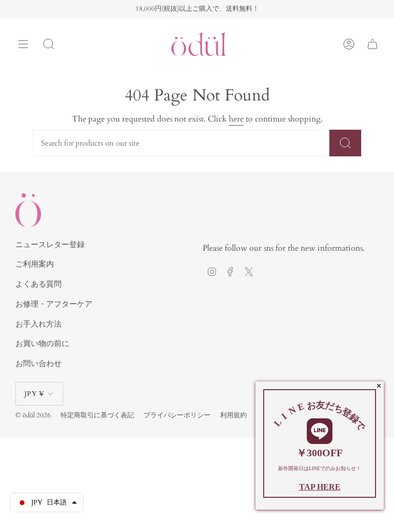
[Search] (49, 44)
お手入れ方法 (38, 324)
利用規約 (233, 415)
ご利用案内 (34, 264)
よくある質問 (38, 284)
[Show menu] (23, 44)
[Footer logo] (28, 210)
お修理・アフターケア (53, 304)
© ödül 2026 (33, 415)
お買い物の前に (42, 343)
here (236, 119)
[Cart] (372, 44)
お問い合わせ (38, 363)
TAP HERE (320, 486)
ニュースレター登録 (50, 244)
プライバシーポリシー (177, 415)
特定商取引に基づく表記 (97, 415)
